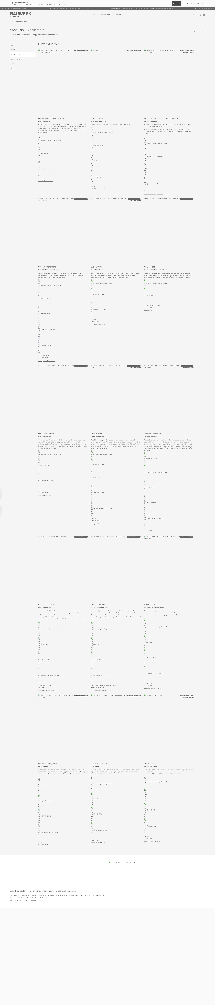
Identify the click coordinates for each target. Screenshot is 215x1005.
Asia (12, 64)
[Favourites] (197, 15)
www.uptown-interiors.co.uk (46, 361)
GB (187, 15)
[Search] (193, 15)
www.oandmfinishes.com (45, 181)
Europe (13, 50)
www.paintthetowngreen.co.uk (47, 690)
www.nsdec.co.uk (149, 310)
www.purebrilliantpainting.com (100, 524)
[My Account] (200, 15)
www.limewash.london (44, 495)
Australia (13, 45)
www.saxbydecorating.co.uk (152, 688)
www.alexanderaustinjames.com (153, 194)
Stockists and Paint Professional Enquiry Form (23, 900)
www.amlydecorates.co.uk (152, 841)
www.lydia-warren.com (98, 325)
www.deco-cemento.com (98, 842)
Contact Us (51, 8)
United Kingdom (16, 54)
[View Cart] (204, 15)
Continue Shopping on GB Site (191, 3)
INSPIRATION (120, 15)
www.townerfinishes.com (98, 690)
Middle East (14, 68)
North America (15, 59)
